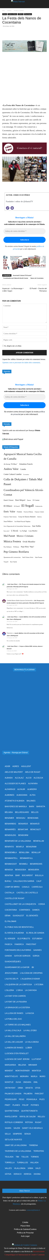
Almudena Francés (26, 464)
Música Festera (12, 541)
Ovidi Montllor (29, 541)
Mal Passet (9, 535)
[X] (10, 34)
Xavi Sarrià (13, 562)
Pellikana (16, 547)
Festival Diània (28, 512)
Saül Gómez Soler (27, 557)
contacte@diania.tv (33, 1210)
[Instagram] (18, 1185)
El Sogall (27, 505)
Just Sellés (36, 526)
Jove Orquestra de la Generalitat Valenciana (17, 526)
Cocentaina (26, 474)
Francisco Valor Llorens (10, 517)
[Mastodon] (36, 1185)
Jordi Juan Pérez (12, 584)
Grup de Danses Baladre (27, 517)
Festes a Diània (19, 10)
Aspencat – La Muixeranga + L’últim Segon (13, 289)
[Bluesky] (30, 1185)
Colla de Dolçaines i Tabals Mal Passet (23, 482)
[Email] (20, 34)
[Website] (7, 208)
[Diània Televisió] (24, 4)
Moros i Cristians (25, 536)
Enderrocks (38, 506)
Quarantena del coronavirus (12, 557)
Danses (29, 500)
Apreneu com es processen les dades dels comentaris (21, 362)
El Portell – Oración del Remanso (38, 289)
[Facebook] (4, 34)
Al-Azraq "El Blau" (10, 464)
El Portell (17, 506)
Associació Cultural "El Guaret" (22, 275)
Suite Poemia (38, 557)
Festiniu (19, 512)
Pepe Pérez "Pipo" (27, 547)
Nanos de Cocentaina (37, 278)
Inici (3, 10)
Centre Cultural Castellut (12, 474)
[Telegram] (25, 34)
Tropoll (6, 562)
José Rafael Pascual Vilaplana (22, 521)
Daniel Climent (8, 500)
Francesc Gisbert (39, 512)
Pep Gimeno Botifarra (16, 551)
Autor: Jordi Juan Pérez (18, 195)
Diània (9, 10)
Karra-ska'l (6, 531)
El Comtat (36, 500)
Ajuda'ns (5, 430)
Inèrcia (39, 517)
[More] (30, 34)
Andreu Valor (11, 468)
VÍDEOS (20, 14)
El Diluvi (8, 506)
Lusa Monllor (33, 531)
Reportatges (28, 14)
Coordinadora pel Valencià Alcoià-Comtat (15, 278)
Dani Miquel (20, 500)
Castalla (23, 469)
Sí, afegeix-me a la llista (12, 346)
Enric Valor (9, 511)
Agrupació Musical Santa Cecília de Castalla (23, 456)
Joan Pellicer (8, 521)
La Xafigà (23, 531)
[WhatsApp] (15, 34)
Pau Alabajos (8, 547)
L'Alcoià (14, 531)
